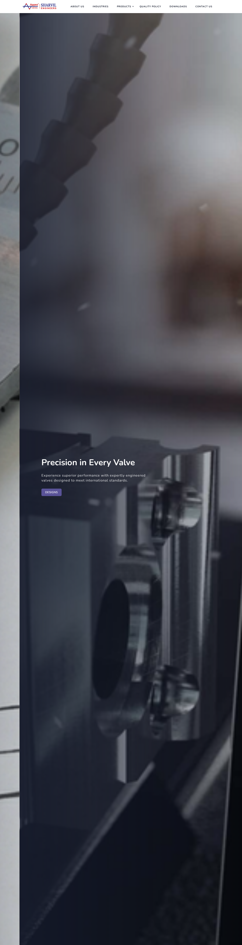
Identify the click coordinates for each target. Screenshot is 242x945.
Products (124, 6)
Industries (100, 6)
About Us (77, 6)
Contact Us (203, 6)
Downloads (178, 6)
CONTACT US (17, 492)
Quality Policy (150, 6)
